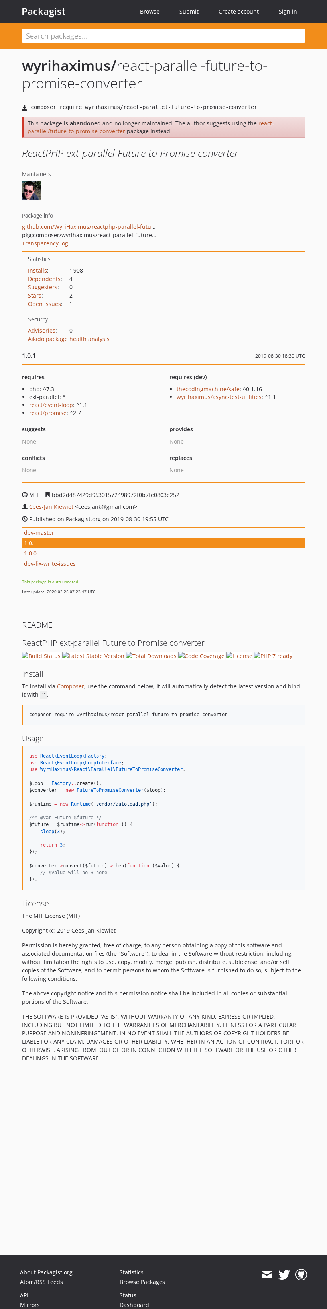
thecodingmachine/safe (208, 389)
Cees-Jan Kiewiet (51, 506)
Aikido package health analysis (69, 339)
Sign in (288, 11)
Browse (150, 11)
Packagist (44, 11)
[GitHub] (301, 1275)
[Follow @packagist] (284, 1275)
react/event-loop (51, 405)
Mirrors (30, 1305)
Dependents (44, 278)
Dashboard (134, 1305)
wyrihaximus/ (69, 65)
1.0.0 (30, 553)
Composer (70, 686)
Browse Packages (142, 1282)
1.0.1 (30, 543)
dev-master (39, 532)
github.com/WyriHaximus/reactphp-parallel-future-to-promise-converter (118, 226)
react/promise (48, 413)
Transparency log (45, 243)
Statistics (132, 1272)
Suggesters (42, 287)
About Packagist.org (46, 1272)
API (24, 1295)
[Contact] (266, 1275)
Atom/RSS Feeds (41, 1282)
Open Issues (44, 304)
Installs (37, 270)
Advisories (41, 330)
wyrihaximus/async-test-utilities (219, 397)
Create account (239, 11)
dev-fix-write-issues (50, 563)
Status (128, 1295)
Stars (34, 295)
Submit (189, 11)
